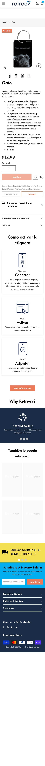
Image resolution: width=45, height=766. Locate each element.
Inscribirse (35, 581)
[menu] (3, 3)
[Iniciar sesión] (37, 3)
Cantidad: (6, 163)
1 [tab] (17, 439)
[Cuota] (40, 177)
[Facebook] (3, 627)
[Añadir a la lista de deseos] (35, 177)
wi (42, 3)
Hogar (4, 22)
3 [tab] (24, 439)
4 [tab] (27, 439)
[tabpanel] (22, 425)
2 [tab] (21, 439)
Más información (22, 388)
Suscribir (32, 194)
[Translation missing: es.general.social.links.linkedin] (12, 627)
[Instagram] (8, 627)
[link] (12, 491)
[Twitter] (16, 627)
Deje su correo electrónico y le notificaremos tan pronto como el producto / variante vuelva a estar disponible (22, 187)
